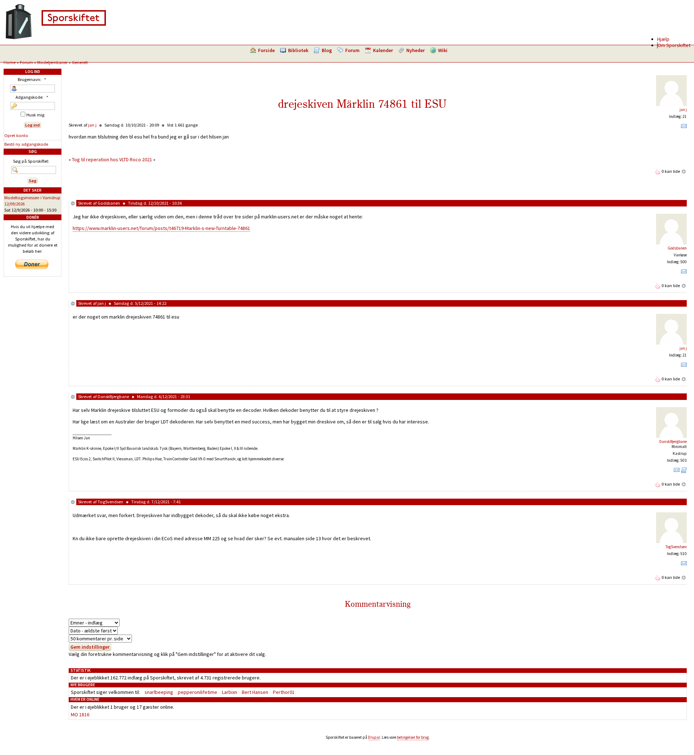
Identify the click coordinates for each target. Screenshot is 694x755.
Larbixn (229, 692)
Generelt (80, 62)
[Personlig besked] (684, 127)
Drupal (374, 737)
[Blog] (684, 471)
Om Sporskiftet (673, 45)
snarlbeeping (159, 692)
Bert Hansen (255, 692)
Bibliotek (298, 50)
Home (10, 62)
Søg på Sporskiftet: (31, 161)
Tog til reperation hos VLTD (100, 159)
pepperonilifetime (197, 692)
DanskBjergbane (113, 396)
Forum (352, 50)
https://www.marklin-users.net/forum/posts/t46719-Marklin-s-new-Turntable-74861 (161, 228)
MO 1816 (80, 714)
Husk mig (34, 115)
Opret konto (16, 135)
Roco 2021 (141, 159)
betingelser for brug (413, 737)
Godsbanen (109, 203)
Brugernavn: (32, 79)
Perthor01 (284, 692)
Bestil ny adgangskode (26, 144)
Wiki (442, 50)
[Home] (55, 38)
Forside (266, 50)
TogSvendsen (110, 501)
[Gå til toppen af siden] (684, 171)
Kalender (383, 50)
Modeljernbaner (52, 62)
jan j (683, 109)
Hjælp (663, 39)
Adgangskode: (32, 97)
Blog (327, 50)
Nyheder (415, 50)
